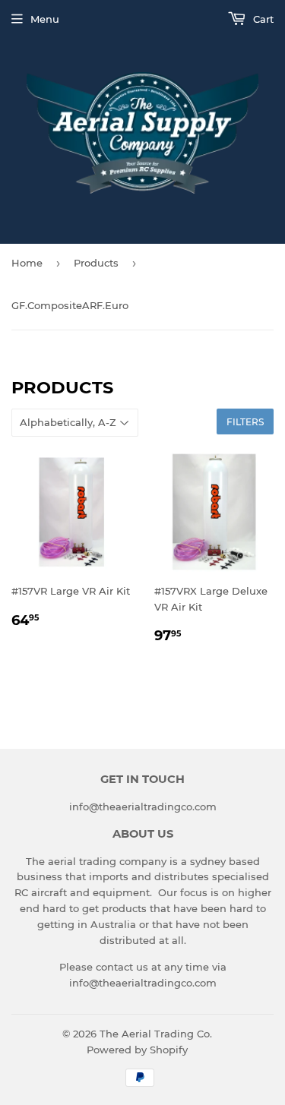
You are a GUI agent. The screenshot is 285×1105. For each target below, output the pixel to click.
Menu (44, 19)
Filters (245, 422)
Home (27, 263)
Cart (262, 19)
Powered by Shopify (137, 1049)
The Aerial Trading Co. (156, 1034)
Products (96, 263)
